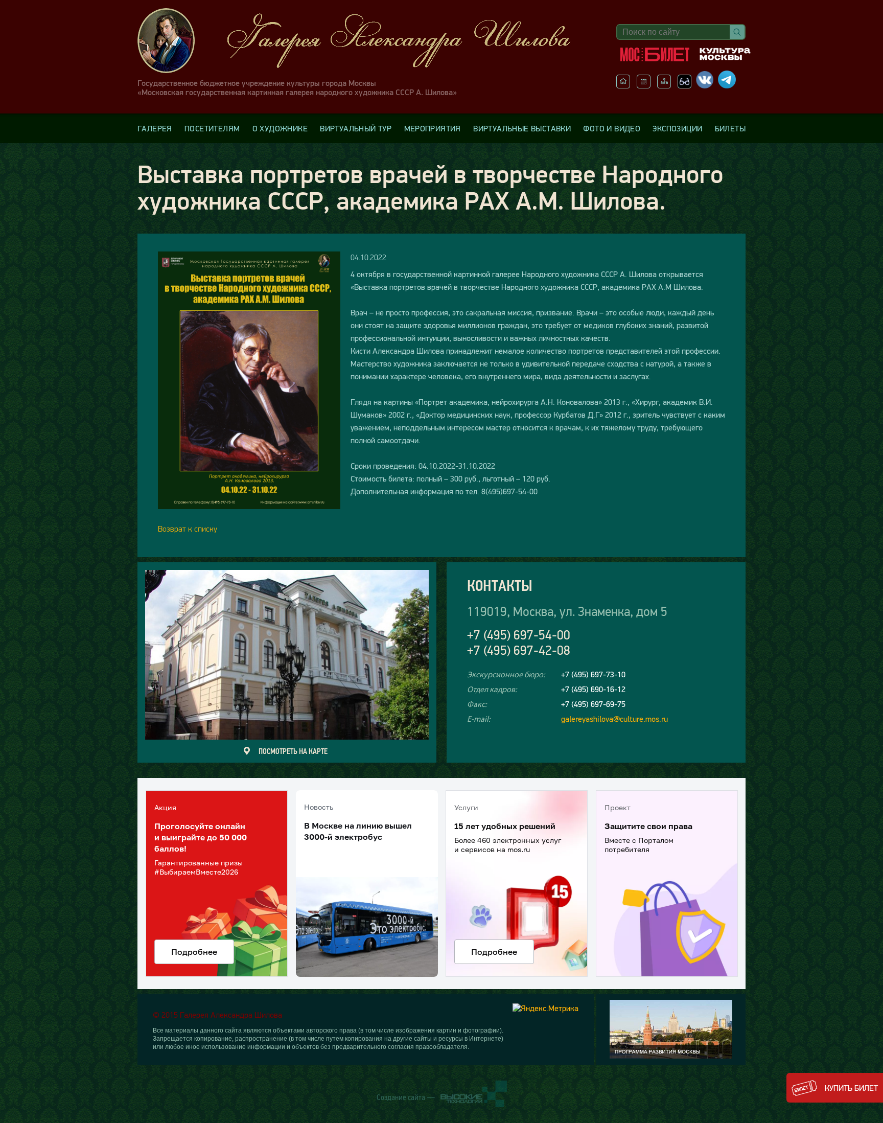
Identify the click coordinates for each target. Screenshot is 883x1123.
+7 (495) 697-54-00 (518, 635)
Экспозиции (677, 128)
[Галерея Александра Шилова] (364, 40)
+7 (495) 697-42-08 (518, 650)
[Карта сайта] (664, 85)
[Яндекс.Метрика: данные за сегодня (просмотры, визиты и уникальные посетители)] (545, 1008)
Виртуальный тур (355, 128)
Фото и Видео (611, 128)
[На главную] (623, 85)
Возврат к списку (187, 528)
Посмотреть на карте (293, 751)
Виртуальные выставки (522, 128)
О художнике (280, 128)
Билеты (730, 128)
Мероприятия (432, 128)
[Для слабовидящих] (684, 85)
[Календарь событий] (643, 85)
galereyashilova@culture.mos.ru (614, 718)
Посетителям (212, 128)
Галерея (154, 128)
